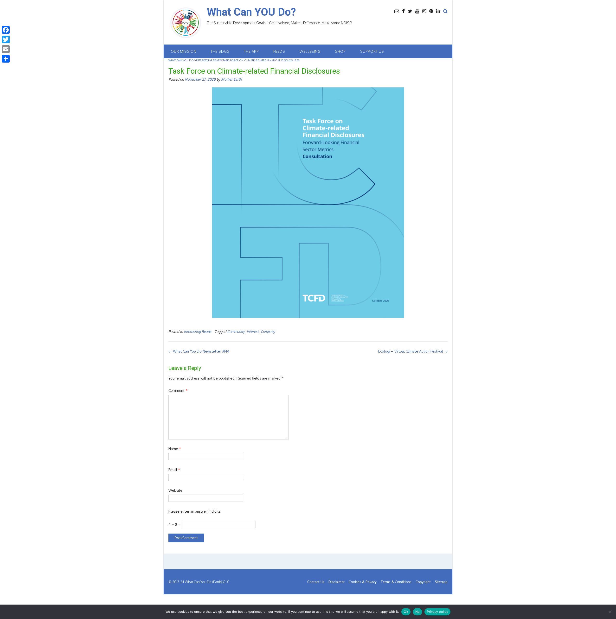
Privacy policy (437, 611)
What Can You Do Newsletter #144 (198, 351)
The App (251, 51)
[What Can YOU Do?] (187, 23)
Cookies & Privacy (363, 581)
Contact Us (315, 581)
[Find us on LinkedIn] (438, 11)
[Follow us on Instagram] (424, 11)
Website (175, 490)
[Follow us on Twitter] (410, 11)
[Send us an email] (396, 11)
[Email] (6, 49)
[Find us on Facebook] (403, 11)
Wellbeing (310, 51)
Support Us (372, 51)
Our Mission (183, 51)
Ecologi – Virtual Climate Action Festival (413, 351)
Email (174, 469)
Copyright (423, 581)
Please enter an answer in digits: (194, 511)
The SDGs (220, 51)
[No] (610, 611)
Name (174, 448)
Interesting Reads (197, 331)
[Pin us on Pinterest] (431, 11)
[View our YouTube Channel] (417, 11)
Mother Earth (231, 79)
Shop (340, 51)
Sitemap (441, 581)
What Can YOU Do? (251, 12)
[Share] (6, 59)
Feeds (279, 51)
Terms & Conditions (396, 581)
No (417, 611)
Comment (177, 390)
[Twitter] (6, 39)
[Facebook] (6, 30)
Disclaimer (336, 581)
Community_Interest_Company (251, 331)
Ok (406, 611)
